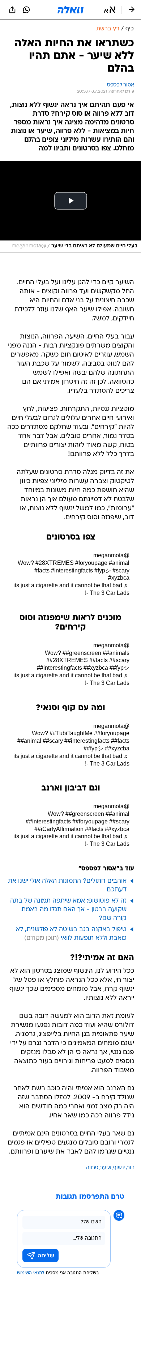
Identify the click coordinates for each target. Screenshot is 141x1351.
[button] (109, 10)
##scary (119, 660)
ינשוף (119, 1167)
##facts (98, 660)
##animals (116, 653)
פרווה (92, 1167)
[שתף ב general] (12, 10)
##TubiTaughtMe (71, 733)
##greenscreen (82, 653)
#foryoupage (91, 563)
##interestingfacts (59, 668)
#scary (120, 570)
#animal (119, 563)
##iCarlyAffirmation (59, 829)
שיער (106, 1167)
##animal (29, 741)
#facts (42, 570)
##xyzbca (96, 668)
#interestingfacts (72, 570)
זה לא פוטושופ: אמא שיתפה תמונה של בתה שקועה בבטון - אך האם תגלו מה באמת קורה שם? (68, 909)
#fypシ (102, 570)
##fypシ (119, 668)
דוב (130, 1167)
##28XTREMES (67, 660)
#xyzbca (118, 578)
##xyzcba (117, 748)
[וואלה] (70, 9)
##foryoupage (111, 733)
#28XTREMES (54, 563)
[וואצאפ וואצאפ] (26, 9)
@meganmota (111, 555)
